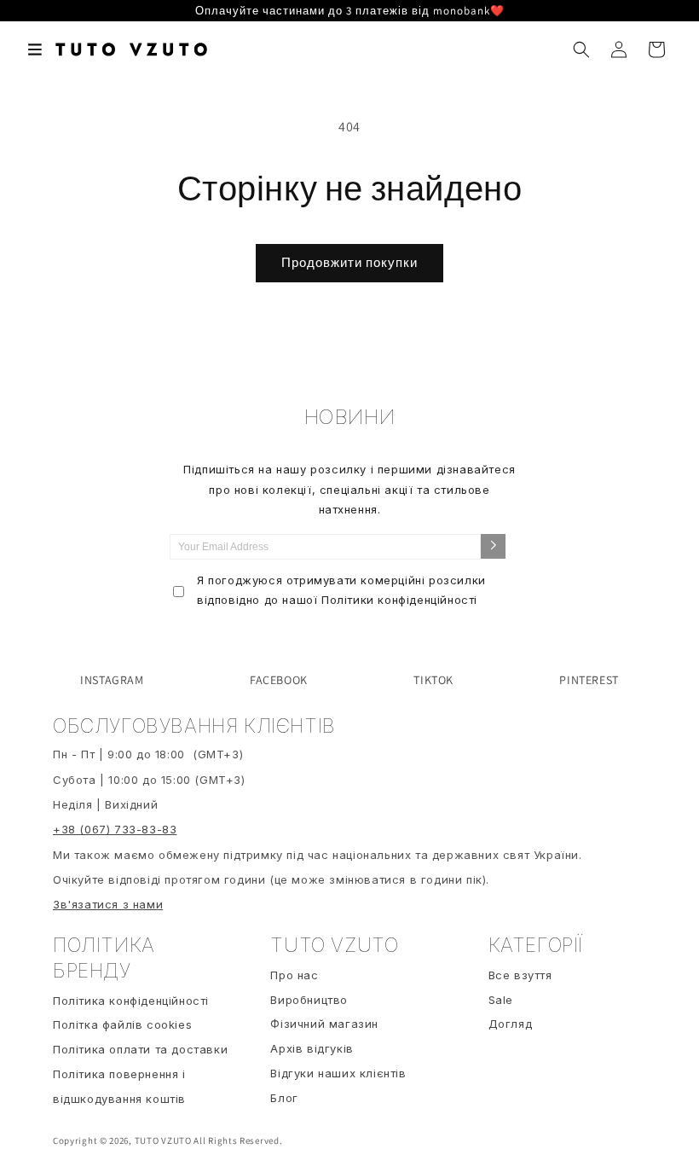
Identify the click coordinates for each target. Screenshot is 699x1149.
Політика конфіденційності (131, 1000)
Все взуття (520, 975)
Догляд (510, 1023)
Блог (284, 1098)
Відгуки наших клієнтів (338, 1073)
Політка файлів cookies (122, 1024)
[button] (36, 49)
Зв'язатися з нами (108, 904)
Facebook (279, 680)
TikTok (433, 680)
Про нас (294, 975)
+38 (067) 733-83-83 (114, 829)
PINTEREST (588, 680)
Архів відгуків (311, 1048)
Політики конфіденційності (399, 599)
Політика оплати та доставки (140, 1049)
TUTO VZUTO (163, 1140)
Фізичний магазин (324, 1023)
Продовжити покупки (349, 262)
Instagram (111, 680)
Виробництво (309, 1000)
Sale (500, 1000)
